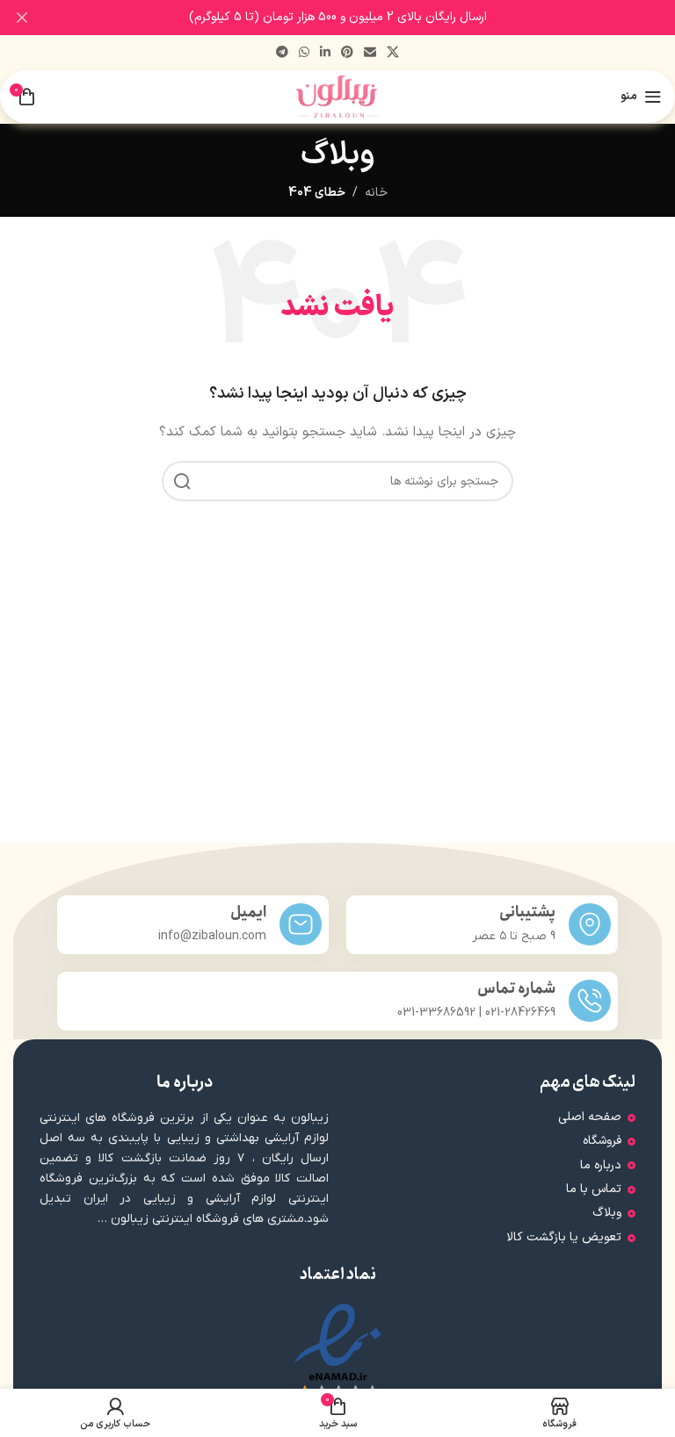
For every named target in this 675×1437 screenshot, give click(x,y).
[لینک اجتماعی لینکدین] (325, 53)
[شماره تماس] (590, 1001)
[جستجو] (182, 481)
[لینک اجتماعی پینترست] (347, 53)
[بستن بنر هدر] (22, 17)
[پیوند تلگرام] (282, 53)
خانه (376, 192)
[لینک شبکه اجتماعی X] (392, 53)
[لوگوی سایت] (338, 96)
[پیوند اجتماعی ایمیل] (370, 53)
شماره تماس (516, 989)
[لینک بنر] (364, 17)
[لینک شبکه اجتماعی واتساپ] (304, 53)
